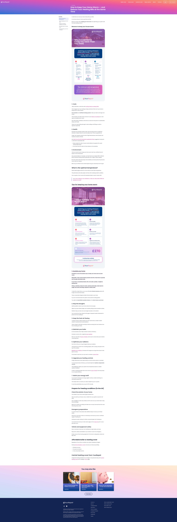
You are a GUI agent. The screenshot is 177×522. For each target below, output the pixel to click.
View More (88, 494)
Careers (92, 516)
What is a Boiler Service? (108, 503)
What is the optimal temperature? (62, 19)
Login (165, 2)
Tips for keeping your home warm (63, 21)
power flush (95, 354)
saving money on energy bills (92, 106)
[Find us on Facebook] (64, 506)
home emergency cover (80, 444)
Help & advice (148, 2)
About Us (92, 503)
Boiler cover (123, 2)
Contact (160, 2)
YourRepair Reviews (94, 505)
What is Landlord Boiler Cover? (109, 502)
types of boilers (84, 336)
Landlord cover (139, 2)
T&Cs (86, 459)
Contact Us (92, 502)
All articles (73, 5)
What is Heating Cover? (108, 507)
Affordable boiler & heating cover (63, 27)
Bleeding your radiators (77, 350)
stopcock (96, 421)
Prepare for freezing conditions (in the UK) (62, 24)
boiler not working (95, 116)
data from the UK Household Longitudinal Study (84, 139)
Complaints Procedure (94, 510)
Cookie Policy (93, 514)
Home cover (131, 2)
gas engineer (89, 334)
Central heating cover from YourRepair (63, 29)
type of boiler (94, 370)
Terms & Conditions (94, 509)
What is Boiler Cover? (107, 505)
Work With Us (93, 507)
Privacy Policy (93, 512)
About (154, 2)
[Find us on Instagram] (67, 506)
